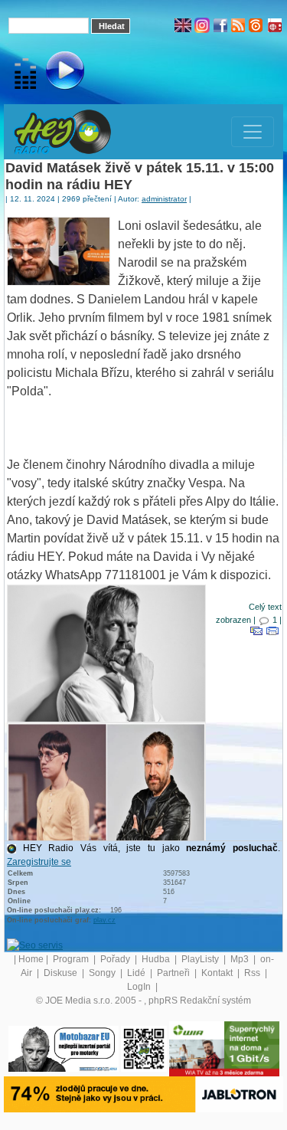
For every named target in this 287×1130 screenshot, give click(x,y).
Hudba (157, 959)
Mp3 (240, 959)
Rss (253, 973)
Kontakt (218, 973)
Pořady (116, 959)
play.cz (104, 920)
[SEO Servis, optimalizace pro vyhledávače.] (35, 944)
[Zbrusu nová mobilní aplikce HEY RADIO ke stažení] (144, 1048)
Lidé (137, 973)
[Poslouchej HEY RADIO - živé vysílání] (52, 72)
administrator (164, 199)
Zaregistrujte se (39, 862)
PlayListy (201, 959)
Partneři (174, 973)
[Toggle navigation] (252, 131)
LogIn (140, 986)
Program (72, 959)
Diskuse (62, 973)
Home (31, 959)
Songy (103, 973)
